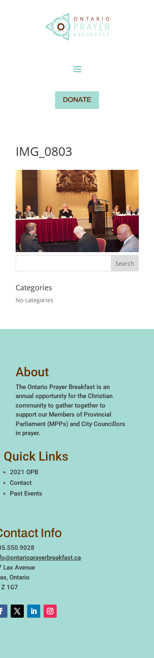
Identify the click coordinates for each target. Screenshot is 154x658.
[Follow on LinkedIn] (33, 611)
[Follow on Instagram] (50, 611)
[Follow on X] (17, 611)
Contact (21, 483)
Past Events (26, 493)
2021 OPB (24, 472)
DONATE (77, 100)
